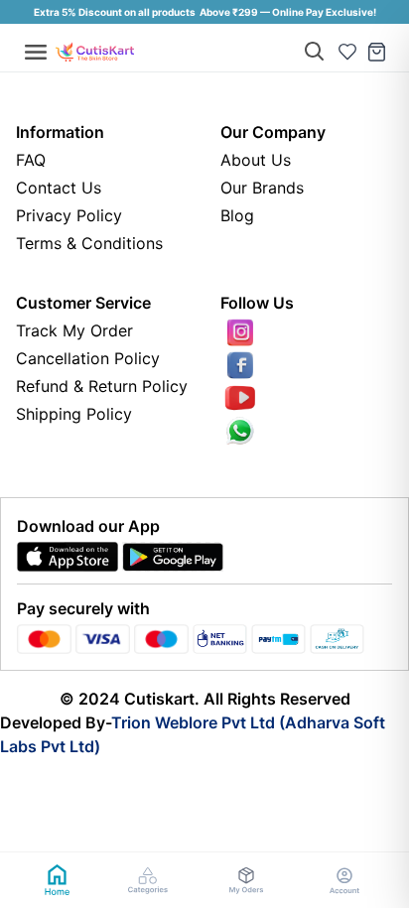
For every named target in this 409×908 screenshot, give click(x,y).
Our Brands (262, 187)
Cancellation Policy (88, 358)
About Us (255, 160)
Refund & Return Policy (102, 386)
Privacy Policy (69, 215)
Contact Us (58, 187)
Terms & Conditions (89, 243)
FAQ (31, 160)
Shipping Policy (74, 414)
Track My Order (74, 330)
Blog (237, 215)
